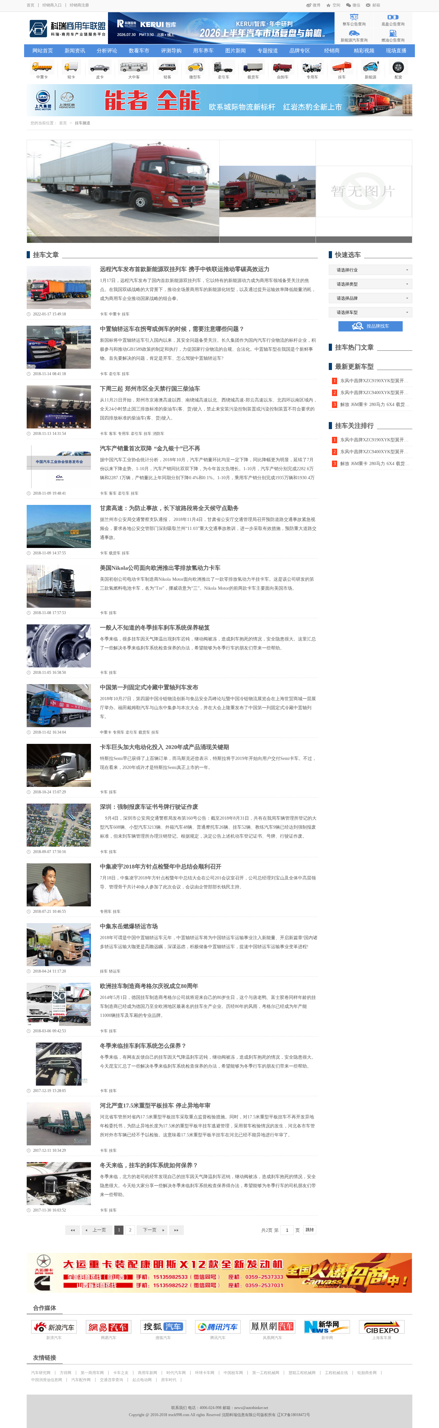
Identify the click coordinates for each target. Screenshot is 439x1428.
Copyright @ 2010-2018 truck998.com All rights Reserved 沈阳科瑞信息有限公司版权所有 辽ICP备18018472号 (219, 1415)
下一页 (150, 1230)
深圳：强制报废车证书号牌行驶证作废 (149, 807)
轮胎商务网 (367, 1373)
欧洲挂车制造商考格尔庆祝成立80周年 (149, 986)
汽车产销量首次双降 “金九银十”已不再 (150, 448)
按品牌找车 (378, 326)
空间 (336, 5)
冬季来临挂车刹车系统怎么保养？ (143, 1046)
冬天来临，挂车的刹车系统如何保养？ (149, 1165)
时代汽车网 (176, 1373)
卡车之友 (121, 1373)
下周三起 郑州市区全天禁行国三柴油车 (150, 388)
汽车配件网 (81, 1380)
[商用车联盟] (67, 28)
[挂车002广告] (219, 1273)
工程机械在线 (336, 1373)
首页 (30, 5)
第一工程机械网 (265, 1373)
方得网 (65, 1373)
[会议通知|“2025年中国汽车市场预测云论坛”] (221, 28)
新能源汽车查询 (354, 40)
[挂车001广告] (219, 100)
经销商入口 (52, 5)
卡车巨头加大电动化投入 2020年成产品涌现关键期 (164, 747)
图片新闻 (235, 50)
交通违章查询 (111, 1380)
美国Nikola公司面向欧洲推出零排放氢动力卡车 (160, 568)
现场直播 (396, 50)
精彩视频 (364, 50)
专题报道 (267, 50)
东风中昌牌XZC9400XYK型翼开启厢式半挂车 (382, 392)
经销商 (332, 50)
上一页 (99, 1230)
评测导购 (171, 50)
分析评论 (107, 50)
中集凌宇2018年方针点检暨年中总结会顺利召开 (160, 866)
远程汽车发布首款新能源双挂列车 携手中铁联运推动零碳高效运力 (185, 269)
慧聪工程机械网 (302, 1373)
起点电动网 (142, 1380)
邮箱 (376, 5)
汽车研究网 (40, 1373)
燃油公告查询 (393, 40)
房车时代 (168, 1380)
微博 (316, 5)
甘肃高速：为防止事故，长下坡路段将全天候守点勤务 (169, 508)
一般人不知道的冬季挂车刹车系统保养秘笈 (155, 627)
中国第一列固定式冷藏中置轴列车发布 (149, 687)
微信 (356, 5)
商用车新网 (147, 1373)
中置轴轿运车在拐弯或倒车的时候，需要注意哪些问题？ (172, 329)
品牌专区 (300, 50)
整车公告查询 (354, 24)
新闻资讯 (75, 50)
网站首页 (42, 50)
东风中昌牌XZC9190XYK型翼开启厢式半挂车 (382, 380)
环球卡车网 (204, 1373)
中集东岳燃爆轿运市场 (129, 926)
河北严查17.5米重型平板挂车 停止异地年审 (155, 1105)
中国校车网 (233, 1373)
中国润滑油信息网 (46, 1380)
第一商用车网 (92, 1373)
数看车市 (139, 50)
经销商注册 (79, 5)
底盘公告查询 (393, 24)
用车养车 (203, 50)
